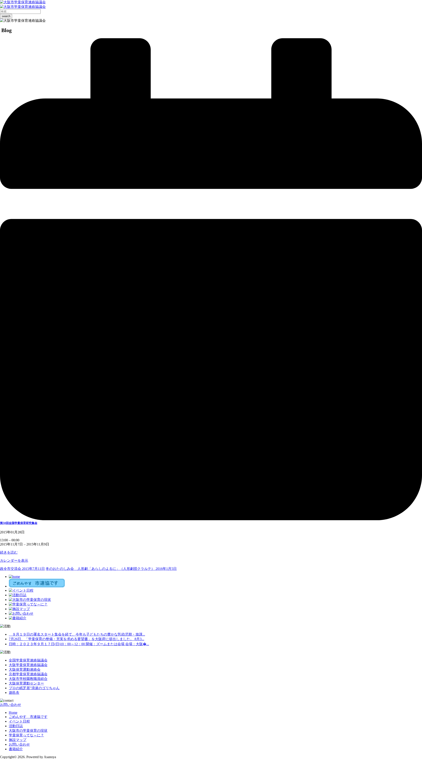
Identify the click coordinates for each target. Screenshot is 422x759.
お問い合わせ (10, 704)
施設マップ (17, 740)
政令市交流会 (22, 569)
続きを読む (9, 552)
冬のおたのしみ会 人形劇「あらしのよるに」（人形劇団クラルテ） (111, 569)
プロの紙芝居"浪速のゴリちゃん (34, 688)
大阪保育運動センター (26, 683)
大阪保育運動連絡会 (24, 669)
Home (13, 712)
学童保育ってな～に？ (26, 735)
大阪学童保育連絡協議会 (28, 665)
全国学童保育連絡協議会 (28, 660)
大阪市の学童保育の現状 (28, 730)
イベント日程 (19, 721)
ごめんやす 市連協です (28, 717)
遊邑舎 (14, 692)
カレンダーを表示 (14, 560)
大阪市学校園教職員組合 (28, 679)
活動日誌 (16, 726)
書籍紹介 (16, 749)
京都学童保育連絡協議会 (28, 674)
